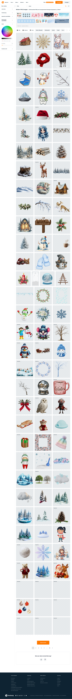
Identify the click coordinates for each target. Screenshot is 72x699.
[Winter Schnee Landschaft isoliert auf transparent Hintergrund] (25, 188)
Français (58, 684)
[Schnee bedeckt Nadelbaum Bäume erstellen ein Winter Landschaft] (61, 170)
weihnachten (47, 30)
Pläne (44, 2)
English (58, 678)
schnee (53, 30)
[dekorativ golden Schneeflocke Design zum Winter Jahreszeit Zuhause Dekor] (43, 41)
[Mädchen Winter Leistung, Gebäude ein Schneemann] (25, 332)
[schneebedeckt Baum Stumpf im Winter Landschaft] (25, 170)
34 (49, 647)
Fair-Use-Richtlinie (63, 695)
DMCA (28, 679)
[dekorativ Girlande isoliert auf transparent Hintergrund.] (25, 206)
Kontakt (41, 679)
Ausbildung (13, 684)
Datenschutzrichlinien (55, 695)
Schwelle (3, 43)
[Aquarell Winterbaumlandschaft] (61, 369)
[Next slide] (68, 30)
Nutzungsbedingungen (48, 695)
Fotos (12, 2)
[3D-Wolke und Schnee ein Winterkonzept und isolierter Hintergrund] (25, 497)
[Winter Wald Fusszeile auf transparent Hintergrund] (43, 589)
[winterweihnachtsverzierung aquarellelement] (61, 387)
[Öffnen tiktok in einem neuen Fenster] (22, 695)
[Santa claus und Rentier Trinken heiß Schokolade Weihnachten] (61, 571)
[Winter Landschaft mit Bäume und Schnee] (25, 479)
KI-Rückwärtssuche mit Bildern (16, 687)
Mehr (27, 2)
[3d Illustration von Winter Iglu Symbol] (61, 424)
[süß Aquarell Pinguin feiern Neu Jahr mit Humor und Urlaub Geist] (25, 589)
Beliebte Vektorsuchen (31, 682)
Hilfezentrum (42, 678)
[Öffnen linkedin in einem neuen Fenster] (19, 695)
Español (58, 679)
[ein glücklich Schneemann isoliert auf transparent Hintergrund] (61, 261)
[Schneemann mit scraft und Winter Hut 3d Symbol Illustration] (25, 314)
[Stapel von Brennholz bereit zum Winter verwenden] (43, 151)
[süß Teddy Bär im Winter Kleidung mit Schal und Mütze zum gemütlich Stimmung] (43, 424)
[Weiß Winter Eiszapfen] (43, 626)
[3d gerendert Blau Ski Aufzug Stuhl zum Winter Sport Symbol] (25, 78)
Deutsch (58, 682)
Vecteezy (12, 679)
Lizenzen (28, 678)
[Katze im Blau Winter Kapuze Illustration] (43, 96)
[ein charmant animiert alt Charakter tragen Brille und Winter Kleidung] (61, 406)
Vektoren (6, 2)
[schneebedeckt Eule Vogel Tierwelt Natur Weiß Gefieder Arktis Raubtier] (43, 406)
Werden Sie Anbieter (44, 682)
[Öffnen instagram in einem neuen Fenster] (17, 695)
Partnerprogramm (30, 681)
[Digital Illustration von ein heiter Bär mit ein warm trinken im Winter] (25, 571)
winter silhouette (39, 30)
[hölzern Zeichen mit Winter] (43, 225)
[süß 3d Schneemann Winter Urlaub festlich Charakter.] (43, 607)
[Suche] (65, 6)
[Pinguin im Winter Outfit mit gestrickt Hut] (25, 351)
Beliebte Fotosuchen (30, 684)
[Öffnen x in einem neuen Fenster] (24, 695)
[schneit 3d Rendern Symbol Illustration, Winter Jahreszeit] (61, 479)
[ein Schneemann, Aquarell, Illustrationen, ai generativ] (43, 243)
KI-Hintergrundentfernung (16, 689)
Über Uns (42, 681)
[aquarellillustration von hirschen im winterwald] (61, 206)
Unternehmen (13, 682)
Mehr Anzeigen (62, 21)
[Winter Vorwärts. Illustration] (61, 461)
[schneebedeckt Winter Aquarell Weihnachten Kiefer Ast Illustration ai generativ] (25, 115)
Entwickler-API (13, 685)
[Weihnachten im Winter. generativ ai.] (61, 552)
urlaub (58, 30)
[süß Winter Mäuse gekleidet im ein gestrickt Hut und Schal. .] (43, 332)
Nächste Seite (43, 642)
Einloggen (67, 2)
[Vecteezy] (3, 2)
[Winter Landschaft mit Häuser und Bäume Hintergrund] (25, 369)
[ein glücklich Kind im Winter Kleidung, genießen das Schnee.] (61, 534)
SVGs (19, 30)
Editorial (21, 2)
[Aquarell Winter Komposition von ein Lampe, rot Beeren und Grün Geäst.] (25, 133)
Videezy (12, 681)
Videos (16, 2)
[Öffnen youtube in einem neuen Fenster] (26, 695)
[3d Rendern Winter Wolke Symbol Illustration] (61, 96)
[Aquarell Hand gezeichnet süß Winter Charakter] (25, 461)
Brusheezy (13, 678)
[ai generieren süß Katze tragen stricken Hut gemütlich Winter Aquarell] (43, 188)
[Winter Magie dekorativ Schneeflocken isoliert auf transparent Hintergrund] (61, 314)
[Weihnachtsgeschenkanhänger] (35, 278)
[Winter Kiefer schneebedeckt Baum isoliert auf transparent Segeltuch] (25, 387)
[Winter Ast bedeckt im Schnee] (61, 78)
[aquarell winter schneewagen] (25, 424)
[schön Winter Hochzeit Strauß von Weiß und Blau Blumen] (43, 314)
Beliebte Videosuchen (31, 685)
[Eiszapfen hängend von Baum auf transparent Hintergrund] (43, 206)
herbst (63, 30)
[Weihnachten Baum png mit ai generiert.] (61, 626)
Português (59, 681)
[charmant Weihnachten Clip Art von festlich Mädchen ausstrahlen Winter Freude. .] (25, 626)
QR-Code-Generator (14, 690)
